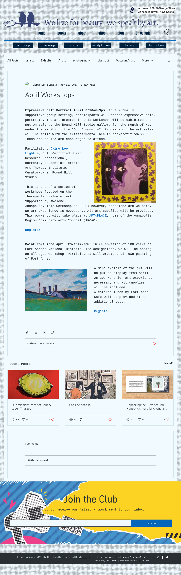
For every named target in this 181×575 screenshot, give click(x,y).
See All (169, 363)
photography (81, 60)
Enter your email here (21, 517)
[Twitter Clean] (167, 557)
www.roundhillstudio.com (134, 560)
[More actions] (154, 85)
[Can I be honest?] (90, 384)
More (145, 60)
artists (29, 60)
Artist (62, 60)
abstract (103, 60)
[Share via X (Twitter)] (35, 332)
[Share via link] (52, 332)
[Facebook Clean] (162, 557)
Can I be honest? (80, 405)
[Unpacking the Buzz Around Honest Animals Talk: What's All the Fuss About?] (147, 384)
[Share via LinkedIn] (44, 332)
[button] (167, 32)
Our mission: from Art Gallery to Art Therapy (31, 407)
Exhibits (46, 60)
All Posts (12, 60)
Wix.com (83, 557)
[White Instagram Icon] (157, 557)
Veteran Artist (125, 60)
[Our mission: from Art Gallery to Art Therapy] (33, 384)
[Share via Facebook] (26, 332)
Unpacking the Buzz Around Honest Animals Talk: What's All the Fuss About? (146, 407)
